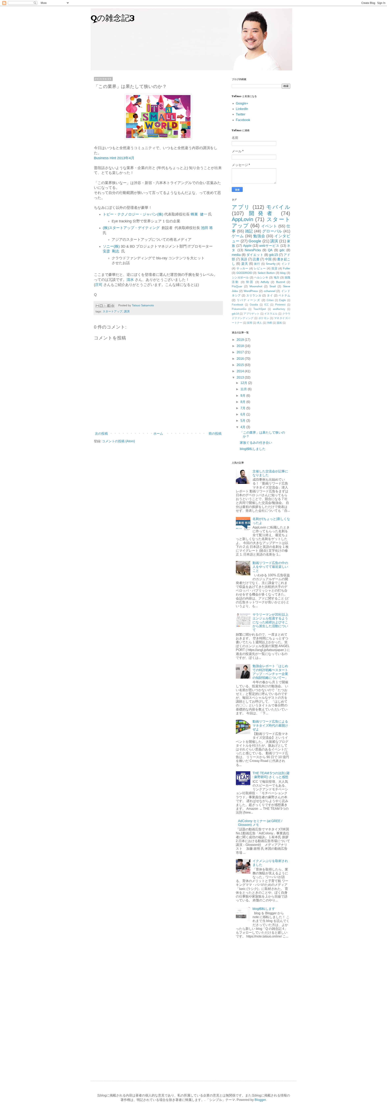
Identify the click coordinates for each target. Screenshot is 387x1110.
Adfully (265, 282)
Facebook (243, 120)
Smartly (271, 263)
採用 (249, 322)
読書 (256, 259)
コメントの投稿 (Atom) (118, 441)
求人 (259, 322)
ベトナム (284, 295)
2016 (241, 358)
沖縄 (269, 322)
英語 (244, 259)
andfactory (279, 309)
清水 (130, 280)
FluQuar (237, 286)
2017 (241, 352)
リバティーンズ (248, 300)
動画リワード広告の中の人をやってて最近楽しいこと (270, 566)
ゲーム (238, 236)
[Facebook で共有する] (109, 306)
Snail (272, 286)
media (236, 254)
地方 (276, 277)
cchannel (269, 291)
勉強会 (259, 236)
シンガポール (240, 277)
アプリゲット (251, 313)
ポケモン (263, 318)
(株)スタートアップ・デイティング (131, 228)
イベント (269, 226)
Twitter (240, 114)
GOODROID (244, 272)
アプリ (241, 207)
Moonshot (256, 286)
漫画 (279, 322)
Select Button (266, 272)
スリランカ (253, 295)
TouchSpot (259, 309)
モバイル (278, 207)
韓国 (250, 282)
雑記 (249, 231)
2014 (241, 371)
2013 (241, 377)
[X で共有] (105, 306)
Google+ (242, 103)
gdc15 (273, 254)
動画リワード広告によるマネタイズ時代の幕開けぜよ (270, 725)
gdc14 (235, 313)
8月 (243, 402)
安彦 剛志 (111, 251)
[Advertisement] (261, 1007)
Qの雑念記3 (112, 19)
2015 (241, 365)
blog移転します (264, 908)
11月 (244, 389)
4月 (243, 427)
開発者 (262, 213)
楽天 (244, 263)
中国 (268, 259)
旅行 (257, 263)
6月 (243, 414)
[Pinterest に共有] (113, 306)
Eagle (282, 300)
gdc (282, 250)
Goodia (254, 304)
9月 (243, 395)
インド (285, 263)
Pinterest (280, 304)
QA (270, 250)
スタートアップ (112, 311)
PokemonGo (239, 309)
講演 (127, 311)
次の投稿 (101, 433)
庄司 (98, 285)
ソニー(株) (111, 246)
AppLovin (242, 219)
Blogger (260, 1100)
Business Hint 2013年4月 (114, 158)
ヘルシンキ (261, 277)
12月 (244, 383)
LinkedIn (242, 109)
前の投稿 (215, 433)
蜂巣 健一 (199, 214)
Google (255, 241)
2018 (241, 346)
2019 (241, 339)
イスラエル (271, 313)
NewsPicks (253, 250)
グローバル (272, 231)
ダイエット (255, 254)
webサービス (269, 245)
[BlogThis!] (101, 306)
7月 (243, 408)
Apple (247, 245)
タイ (270, 295)
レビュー (260, 268)
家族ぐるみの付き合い (256, 442)
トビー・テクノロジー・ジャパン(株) (133, 214)
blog (283, 272)
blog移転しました (252, 449)
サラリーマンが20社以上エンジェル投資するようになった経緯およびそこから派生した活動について (270, 622)
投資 (275, 268)
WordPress (251, 291)
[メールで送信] (97, 306)
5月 (243, 420)
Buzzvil (280, 282)
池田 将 (207, 228)
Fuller (286, 268)
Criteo (270, 300)
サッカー (242, 268)
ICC (266, 304)
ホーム (158, 433)
